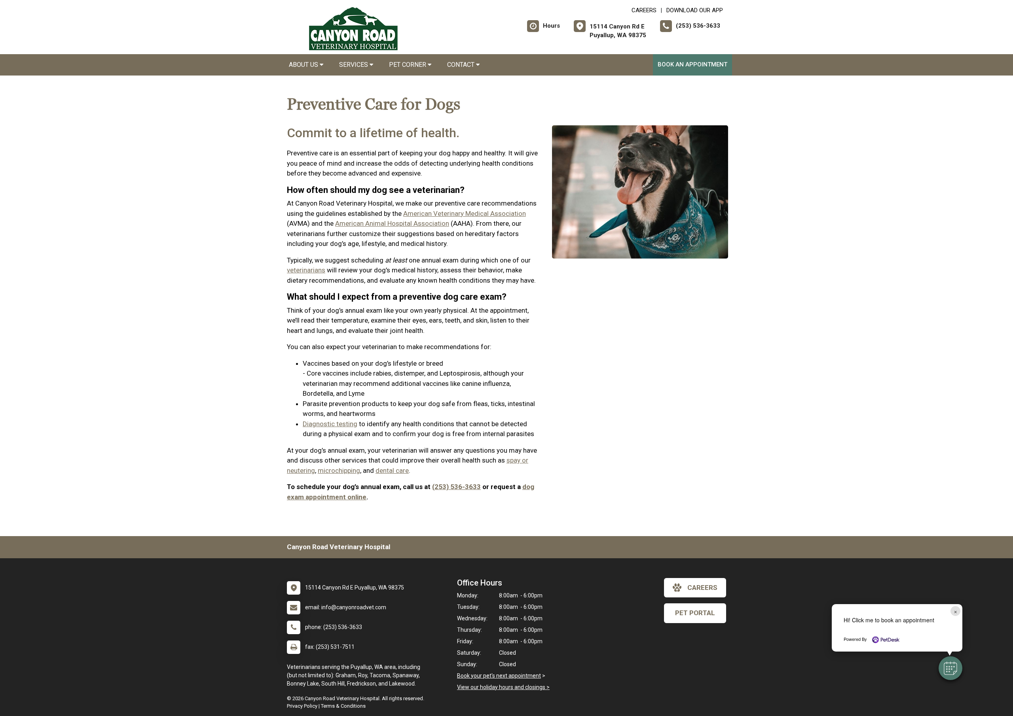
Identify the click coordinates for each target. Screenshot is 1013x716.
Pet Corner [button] (408, 64)
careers (702, 587)
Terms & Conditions (343, 706)
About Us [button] (304, 64)
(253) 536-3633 (456, 487)
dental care (392, 470)
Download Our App (694, 10)
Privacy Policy (302, 706)
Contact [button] (461, 64)
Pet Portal (695, 613)
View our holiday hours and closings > (503, 687)
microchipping (339, 470)
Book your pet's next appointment (499, 676)
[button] (950, 668)
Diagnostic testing (330, 424)
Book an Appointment (692, 64)
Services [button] (354, 64)
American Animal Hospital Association (392, 223)
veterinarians (306, 270)
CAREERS (644, 10)
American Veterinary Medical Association (464, 213)
